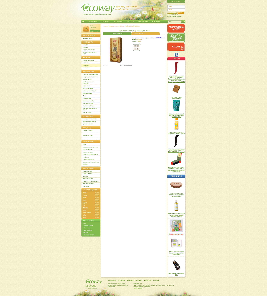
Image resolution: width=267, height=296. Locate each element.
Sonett (84, 215)
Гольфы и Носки (87, 130)
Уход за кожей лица (88, 106)
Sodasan (85, 192)
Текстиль (85, 176)
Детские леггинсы (88, 133)
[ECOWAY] (94, 8)
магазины (130, 280)
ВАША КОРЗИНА (93, 26)
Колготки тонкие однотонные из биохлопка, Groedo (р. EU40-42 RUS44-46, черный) (176, 150)
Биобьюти (85, 207)
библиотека (147, 280)
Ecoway (85, 194)
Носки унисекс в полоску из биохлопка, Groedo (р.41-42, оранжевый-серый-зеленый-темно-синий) (176, 169)
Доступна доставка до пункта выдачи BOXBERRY (148, 37)
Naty (84, 205)
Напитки (85, 47)
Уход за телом (87, 112)
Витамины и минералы (89, 119)
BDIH (84, 223)
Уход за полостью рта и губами (90, 109)
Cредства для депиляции (90, 74)
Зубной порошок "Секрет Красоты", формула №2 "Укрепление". (176, 253)
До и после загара (88, 88)
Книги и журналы (88, 178)
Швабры (85, 164)
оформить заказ (94, 31)
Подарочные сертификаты (91, 181)
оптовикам (121, 280)
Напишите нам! (138, 283)
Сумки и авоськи (87, 173)
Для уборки (86, 65)
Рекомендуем (176, 176)
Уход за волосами (88, 103)
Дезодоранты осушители (90, 147)
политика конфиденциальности (142, 286)
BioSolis (85, 204)
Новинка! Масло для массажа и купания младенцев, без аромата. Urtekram (176, 215)
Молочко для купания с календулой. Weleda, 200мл (176, 133)
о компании (112, 280)
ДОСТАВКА (130, 21)
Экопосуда (86, 186)
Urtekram (85, 195)
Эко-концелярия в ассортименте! (176, 98)
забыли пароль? (172, 13)
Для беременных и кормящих (88, 82)
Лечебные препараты (89, 121)
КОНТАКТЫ (156, 21)
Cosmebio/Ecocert (88, 225)
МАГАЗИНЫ (118, 21)
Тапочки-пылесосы (88, 159)
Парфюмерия (87, 98)
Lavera (84, 210)
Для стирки (86, 63)
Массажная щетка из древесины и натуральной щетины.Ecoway (176, 195)
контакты (156, 280)
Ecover (84, 199)
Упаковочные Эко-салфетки (91, 162)
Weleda (84, 197)
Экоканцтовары (87, 171)
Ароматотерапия (88, 124)
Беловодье (139, 39)
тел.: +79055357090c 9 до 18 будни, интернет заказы (174, 16)
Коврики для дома (88, 152)
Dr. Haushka (86, 209)
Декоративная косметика (90, 77)
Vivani (84, 200)
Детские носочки (87, 135)
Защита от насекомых (89, 91)
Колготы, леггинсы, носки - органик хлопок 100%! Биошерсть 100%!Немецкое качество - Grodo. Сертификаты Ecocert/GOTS (176, 79)
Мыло (84, 96)
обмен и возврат (138, 288)
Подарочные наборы (89, 101)
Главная (83, 21)
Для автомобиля (87, 149)
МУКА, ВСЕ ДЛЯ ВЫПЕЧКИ (133, 26)
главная (106, 26)
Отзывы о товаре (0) (139, 33)
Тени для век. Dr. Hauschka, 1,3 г (176, 274)
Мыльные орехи (87, 38)
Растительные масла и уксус (89, 53)
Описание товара (117, 33)
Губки (84, 144)
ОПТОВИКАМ (105, 21)
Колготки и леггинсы (88, 138)
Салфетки (86, 157)
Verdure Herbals (87, 212)
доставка (138, 280)
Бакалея (122, 26)
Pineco (84, 217)
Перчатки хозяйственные (90, 154)
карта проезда (111, 286)
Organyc (85, 202)
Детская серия (87, 79)
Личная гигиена (87, 93)
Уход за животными (88, 183)
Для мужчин (86, 86)
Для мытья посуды (88, 60)
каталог (97, 192)
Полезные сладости (89, 50)
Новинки (176, 59)
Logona (84, 214)
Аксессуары (86, 68)
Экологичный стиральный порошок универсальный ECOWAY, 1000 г (176, 115)
